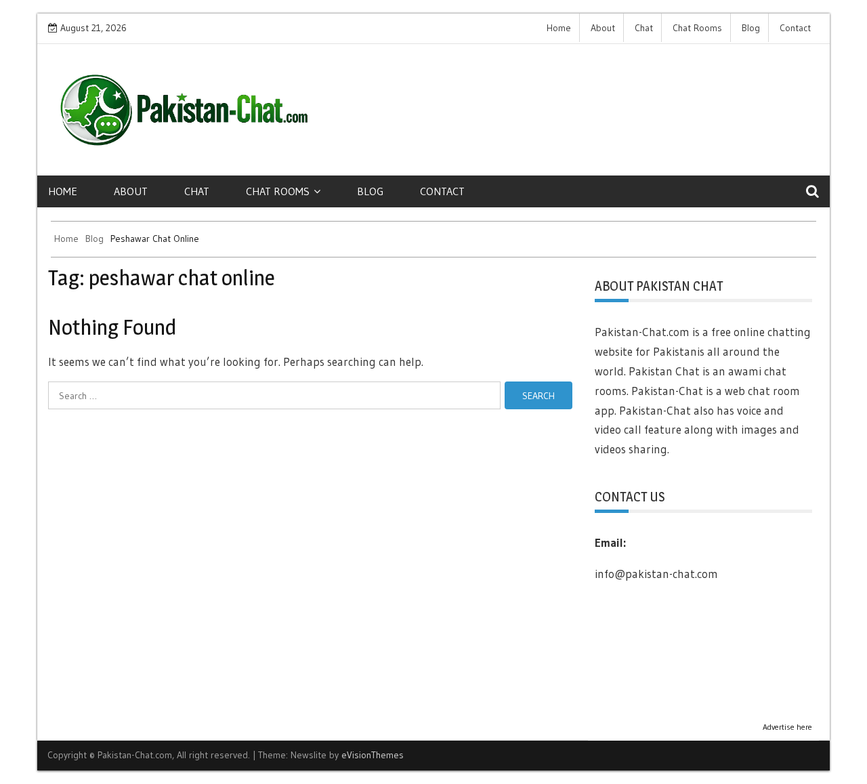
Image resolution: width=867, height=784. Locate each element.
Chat (644, 28)
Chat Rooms (697, 28)
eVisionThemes (372, 755)
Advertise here (787, 727)
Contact (795, 28)
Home (559, 28)
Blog (751, 28)
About (603, 28)
